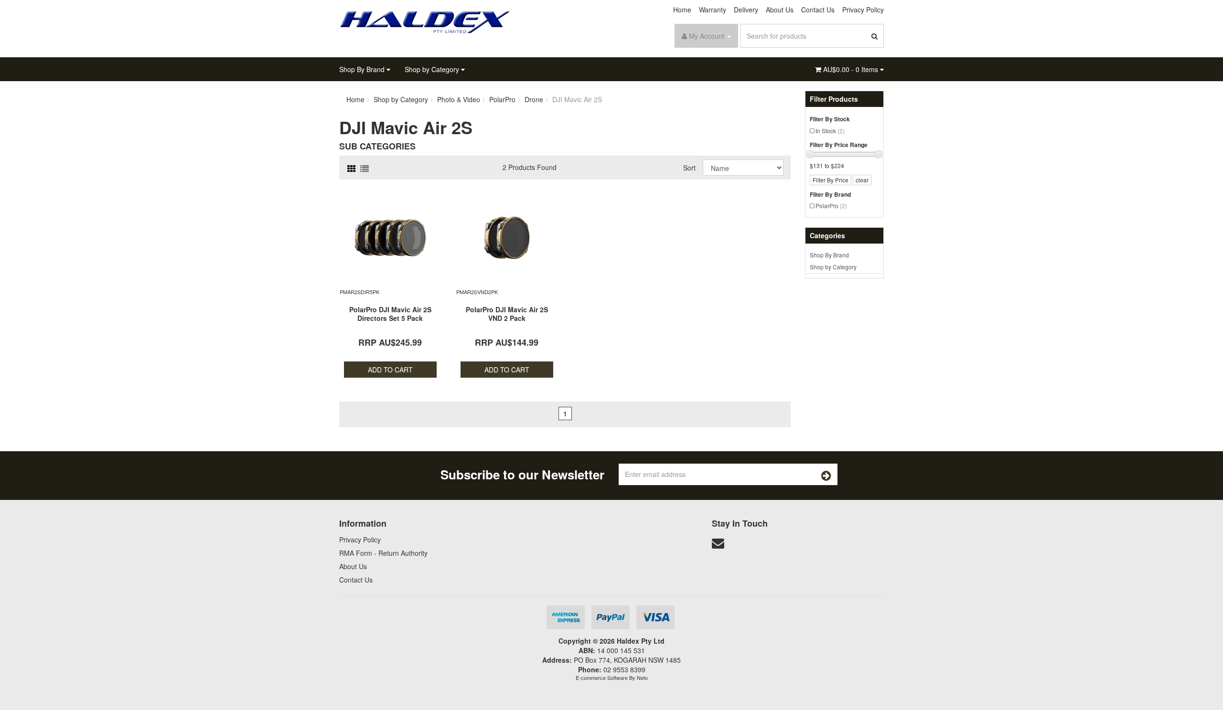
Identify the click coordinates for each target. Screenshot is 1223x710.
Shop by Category (433, 69)
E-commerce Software (602, 677)
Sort (689, 167)
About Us (780, 9)
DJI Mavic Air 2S (577, 99)
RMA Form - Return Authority (383, 553)
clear (862, 180)
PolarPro (831, 205)
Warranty (712, 9)
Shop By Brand (362, 69)
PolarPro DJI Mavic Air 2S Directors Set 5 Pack (390, 314)
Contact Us (818, 9)
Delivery (746, 9)
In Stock (830, 131)
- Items (851, 69)
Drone (534, 99)
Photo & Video (458, 99)
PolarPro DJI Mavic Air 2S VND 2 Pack (507, 314)
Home (682, 9)
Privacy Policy (863, 9)
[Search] (875, 36)
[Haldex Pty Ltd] (425, 21)
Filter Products (834, 99)
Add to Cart (390, 369)
